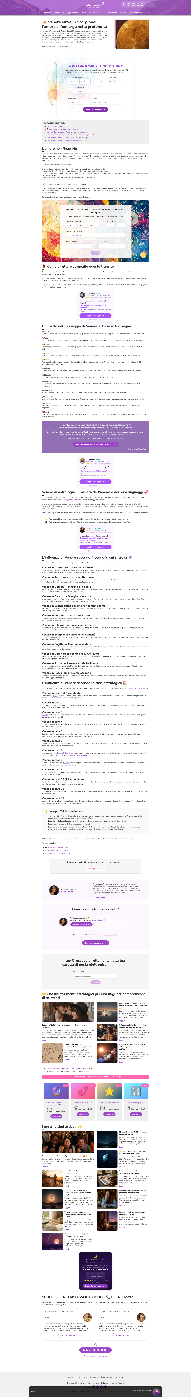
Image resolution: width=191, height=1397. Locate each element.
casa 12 (62, 801)
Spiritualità (97, 13)
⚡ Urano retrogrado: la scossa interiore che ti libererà (132, 1152)
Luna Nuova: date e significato (59, 847)
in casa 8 (66, 763)
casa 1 (55, 696)
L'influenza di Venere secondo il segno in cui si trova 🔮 (67, 138)
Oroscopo (47, 13)
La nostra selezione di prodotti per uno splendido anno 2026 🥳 (70, 1070)
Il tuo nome (72, 98)
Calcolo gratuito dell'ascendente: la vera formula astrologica (133, 1026)
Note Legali (71, 1383)
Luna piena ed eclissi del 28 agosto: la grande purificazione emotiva (77, 1192)
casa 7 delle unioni (66, 753)
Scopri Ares (67, 1335)
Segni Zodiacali (73, 13)
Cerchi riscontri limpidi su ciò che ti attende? (92, 304)
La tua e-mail (78, 971)
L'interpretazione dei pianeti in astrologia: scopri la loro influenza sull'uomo (134, 1046)
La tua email (93, 98)
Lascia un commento (94, 943)
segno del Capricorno (50, 508)
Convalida (95, 982)
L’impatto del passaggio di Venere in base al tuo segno (67, 132)
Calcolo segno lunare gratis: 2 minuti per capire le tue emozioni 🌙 (133, 1005)
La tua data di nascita (75, 77)
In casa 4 (45, 724)
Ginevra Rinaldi (66, 46)
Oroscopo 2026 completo (109, 1103)
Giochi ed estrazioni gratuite (112, 1377)
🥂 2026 (123, 13)
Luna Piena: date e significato (58, 850)
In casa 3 (45, 715)
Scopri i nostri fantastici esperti (95, 1356)
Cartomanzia (59, 13)
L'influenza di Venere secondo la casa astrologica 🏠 (66, 140)
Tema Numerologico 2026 (135, 1103)
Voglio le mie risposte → (95, 316)
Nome (72, 242)
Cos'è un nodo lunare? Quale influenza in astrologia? (76, 1235)
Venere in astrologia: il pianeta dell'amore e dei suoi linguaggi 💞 (70, 135)
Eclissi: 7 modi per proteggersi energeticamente (132, 1213)
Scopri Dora (121, 1335)
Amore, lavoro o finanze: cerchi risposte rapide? (94, 470)
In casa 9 (45, 772)
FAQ (99, 1377)
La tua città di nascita (76, 87)
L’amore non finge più (55, 126)
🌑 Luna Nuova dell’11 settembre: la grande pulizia (133, 1133)
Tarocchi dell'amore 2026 (83, 1103)
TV (148, 13)
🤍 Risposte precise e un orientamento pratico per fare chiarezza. (95, 310)
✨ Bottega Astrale (136, 13)
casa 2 (55, 705)
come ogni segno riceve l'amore (69, 500)
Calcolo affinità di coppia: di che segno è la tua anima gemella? (64, 1026)
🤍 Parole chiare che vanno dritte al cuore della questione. (92, 476)
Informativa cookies (83, 1383)
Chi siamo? (92, 1377)
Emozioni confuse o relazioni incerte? (95, 538)
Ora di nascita (111, 77)
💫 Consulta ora (111, 13)
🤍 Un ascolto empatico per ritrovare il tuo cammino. (94, 542)
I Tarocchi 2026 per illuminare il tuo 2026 (53, 1104)
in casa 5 (67, 734)
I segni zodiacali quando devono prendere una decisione (132, 1191)
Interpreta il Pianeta (94, 109)
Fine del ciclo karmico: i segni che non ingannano (78, 1172)
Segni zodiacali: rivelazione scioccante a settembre (130, 1172)
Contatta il (94, 1350)
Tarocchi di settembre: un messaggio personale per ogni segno (77, 1214)
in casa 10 (84, 782)
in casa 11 (54, 791)
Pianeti (100, 869)
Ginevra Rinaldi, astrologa (137, 449)
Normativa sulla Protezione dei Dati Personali (108, 1383)
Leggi (44, 1040)
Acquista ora (56, 1116)
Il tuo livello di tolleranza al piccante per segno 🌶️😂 (65, 1156)
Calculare (95, 253)
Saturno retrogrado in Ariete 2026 (60, 853)
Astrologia (86, 13)
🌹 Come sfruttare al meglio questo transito (62, 129)
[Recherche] (153, 12)
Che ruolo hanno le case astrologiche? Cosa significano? (77, 1045)
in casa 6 (51, 743)
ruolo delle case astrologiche (137, 688)
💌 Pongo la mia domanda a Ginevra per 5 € (94, 444)
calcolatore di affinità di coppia (76, 755)
